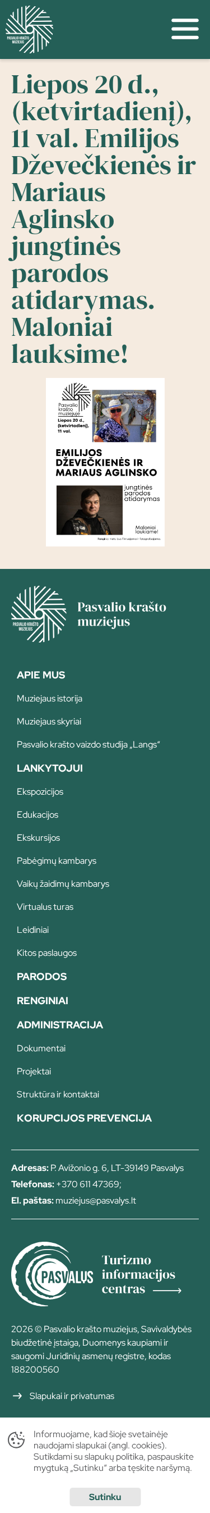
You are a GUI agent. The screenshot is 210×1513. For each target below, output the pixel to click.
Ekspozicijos (40, 791)
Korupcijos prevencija (84, 1117)
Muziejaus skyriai (49, 721)
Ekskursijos (38, 838)
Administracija (60, 1024)
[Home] (105, 638)
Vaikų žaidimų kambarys (63, 884)
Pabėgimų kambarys (56, 861)
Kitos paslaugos (47, 953)
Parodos (42, 976)
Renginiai (42, 1000)
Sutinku (105, 1497)
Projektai (34, 1071)
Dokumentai (41, 1048)
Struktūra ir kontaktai (58, 1094)
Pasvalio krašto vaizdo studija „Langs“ (88, 744)
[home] (80, 29)
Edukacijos (37, 815)
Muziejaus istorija (49, 698)
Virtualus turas (45, 907)
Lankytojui (50, 768)
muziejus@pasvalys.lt (95, 1200)
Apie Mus (41, 674)
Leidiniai (33, 930)
